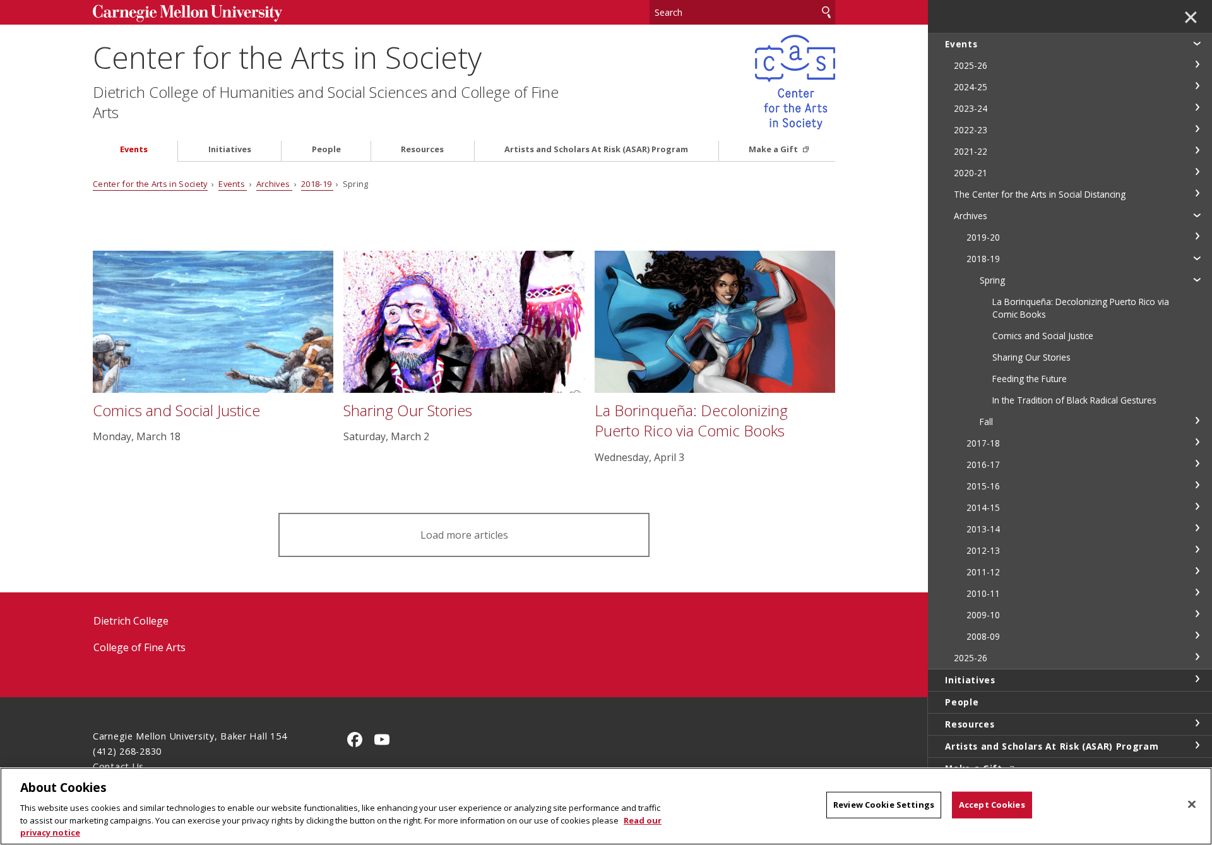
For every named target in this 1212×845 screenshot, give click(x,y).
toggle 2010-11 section (1196, 592)
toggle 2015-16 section (1196, 485)
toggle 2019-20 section (1196, 236)
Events (134, 149)
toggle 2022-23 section (1196, 128)
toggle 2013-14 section (1196, 527)
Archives (274, 183)
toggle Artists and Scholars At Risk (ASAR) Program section (1196, 745)
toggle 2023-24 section (1196, 107)
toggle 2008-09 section (1196, 635)
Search (826, 12)
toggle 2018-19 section (1196, 257)
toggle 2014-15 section (1196, 506)
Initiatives (229, 149)
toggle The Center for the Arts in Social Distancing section (1196, 193)
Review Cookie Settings (883, 804)
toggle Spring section (1196, 279)
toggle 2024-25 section (1196, 85)
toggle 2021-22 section (1196, 150)
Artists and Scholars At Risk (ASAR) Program (596, 149)
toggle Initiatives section (1196, 678)
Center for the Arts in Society (287, 57)
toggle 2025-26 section (1196, 64)
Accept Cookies (992, 804)
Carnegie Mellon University (187, 13)
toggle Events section (1196, 42)
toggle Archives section (1196, 214)
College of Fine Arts (139, 647)
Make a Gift (774, 149)
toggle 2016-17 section (1196, 463)
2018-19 (317, 183)
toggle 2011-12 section (1196, 570)
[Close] (1192, 804)
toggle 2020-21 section (1196, 171)
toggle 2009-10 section (1196, 613)
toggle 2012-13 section (1196, 549)
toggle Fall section (1196, 420)
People (326, 149)
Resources (422, 149)
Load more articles (464, 535)
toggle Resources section (1196, 723)
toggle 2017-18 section (1196, 442)
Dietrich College (131, 621)
